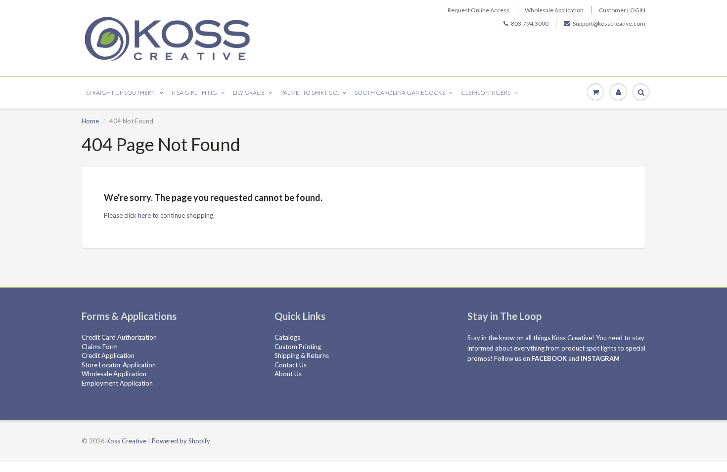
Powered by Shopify (181, 441)
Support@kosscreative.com (609, 23)
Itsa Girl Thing (194, 92)
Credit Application (108, 355)
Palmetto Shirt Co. (309, 92)
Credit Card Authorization (119, 337)
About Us (288, 374)
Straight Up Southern (121, 92)
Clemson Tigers (485, 92)
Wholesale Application (554, 10)
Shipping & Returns (301, 355)
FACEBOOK (549, 358)
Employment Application (117, 383)
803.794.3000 (529, 23)
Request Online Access (478, 10)
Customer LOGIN (622, 10)
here (144, 215)
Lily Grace (249, 92)
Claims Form (100, 347)
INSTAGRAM (600, 358)
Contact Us (290, 365)
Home (90, 121)
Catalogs (287, 337)
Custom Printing (297, 347)
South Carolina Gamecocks (400, 92)
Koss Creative (126, 441)
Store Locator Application (119, 365)
